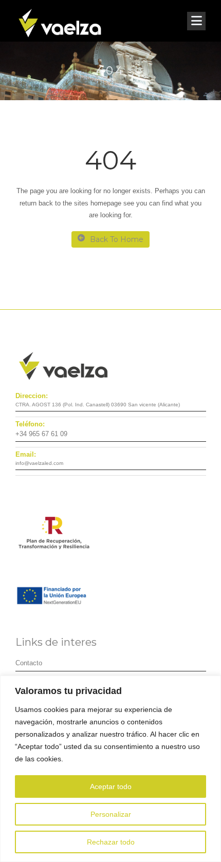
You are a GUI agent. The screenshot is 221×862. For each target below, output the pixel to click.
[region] (110, 769)
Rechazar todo (111, 842)
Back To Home (116, 239)
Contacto (28, 663)
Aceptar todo (111, 786)
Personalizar (110, 814)
